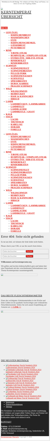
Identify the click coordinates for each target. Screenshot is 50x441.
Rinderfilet (18, 60)
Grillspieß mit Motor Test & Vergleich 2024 (22, 398)
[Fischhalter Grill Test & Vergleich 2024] (22, 374)
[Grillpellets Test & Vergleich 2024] (20, 392)
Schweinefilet (20, 68)
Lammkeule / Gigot (23, 111)
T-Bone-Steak (19, 53)
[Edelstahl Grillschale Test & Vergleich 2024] (23, 370)
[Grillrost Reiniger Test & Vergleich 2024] (22, 387)
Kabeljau (17, 124)
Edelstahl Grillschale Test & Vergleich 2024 (22, 372)
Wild (9, 88)
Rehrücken (18, 94)
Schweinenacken (21, 76)
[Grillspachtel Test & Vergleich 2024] (20, 378)
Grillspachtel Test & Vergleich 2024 (19, 381)
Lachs (14, 119)
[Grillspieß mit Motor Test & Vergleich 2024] (23, 396)
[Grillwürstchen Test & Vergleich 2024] (21, 365)
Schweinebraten (21, 71)
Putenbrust (18, 48)
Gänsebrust (18, 45)
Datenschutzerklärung (14, 404)
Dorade (15, 127)
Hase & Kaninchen (22, 96)
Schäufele (17, 78)
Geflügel (12, 32)
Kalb (9, 114)
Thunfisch (17, 122)
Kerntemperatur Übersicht (10, 437)
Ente (14, 40)
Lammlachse (19, 109)
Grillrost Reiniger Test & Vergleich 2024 (21, 389)
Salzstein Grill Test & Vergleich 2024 (20, 385)
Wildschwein (19, 91)
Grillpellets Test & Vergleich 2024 (19, 394)
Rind (8, 50)
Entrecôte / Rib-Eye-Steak (27, 58)
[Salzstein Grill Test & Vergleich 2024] (21, 383)
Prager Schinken (21, 86)
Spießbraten (19, 81)
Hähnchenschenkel (23, 42)
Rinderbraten (19, 63)
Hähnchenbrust (21, 35)
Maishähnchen (20, 37)
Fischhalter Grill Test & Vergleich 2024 (21, 376)
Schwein (11, 65)
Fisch (9, 117)
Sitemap (9, 407)
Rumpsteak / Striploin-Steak (29, 55)
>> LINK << (16, 307)
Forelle (16, 129)
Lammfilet (17, 106)
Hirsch (15, 99)
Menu (4, 28)
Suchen (29, 251)
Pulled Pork (18, 73)
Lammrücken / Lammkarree (28, 104)
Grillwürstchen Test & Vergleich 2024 (20, 367)
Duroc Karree (20, 83)
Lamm (9, 101)
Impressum (10, 402)
